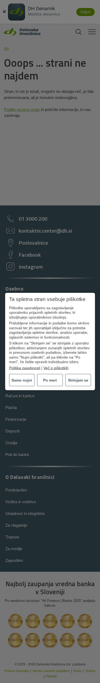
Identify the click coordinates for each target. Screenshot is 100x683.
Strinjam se (78, 380)
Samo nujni (21, 380)
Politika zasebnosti (24, 368)
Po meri (50, 380)
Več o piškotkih (56, 368)
